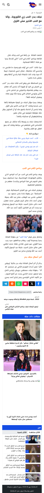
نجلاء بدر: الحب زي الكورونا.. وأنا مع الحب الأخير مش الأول (24, 19)
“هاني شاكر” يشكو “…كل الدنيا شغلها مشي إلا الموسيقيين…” (21, 344)
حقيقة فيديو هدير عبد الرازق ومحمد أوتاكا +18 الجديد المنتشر (14, 466)
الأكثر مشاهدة (34, 432)
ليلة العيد (23, 237)
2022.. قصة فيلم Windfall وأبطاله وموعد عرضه (21, 298)
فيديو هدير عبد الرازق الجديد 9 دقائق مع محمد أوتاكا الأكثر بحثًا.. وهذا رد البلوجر (15, 448)
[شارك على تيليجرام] (5, 283)
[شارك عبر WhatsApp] (18, 283)
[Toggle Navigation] (40, 5)
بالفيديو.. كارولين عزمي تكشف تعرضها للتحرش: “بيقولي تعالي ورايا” (21, 375)
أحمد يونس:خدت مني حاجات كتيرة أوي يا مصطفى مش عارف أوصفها (22, 418)
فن (32, 12)
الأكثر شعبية (22, 432)
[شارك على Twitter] (31, 283)
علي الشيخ (38, 25)
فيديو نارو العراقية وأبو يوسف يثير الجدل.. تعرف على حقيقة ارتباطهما (15, 439)
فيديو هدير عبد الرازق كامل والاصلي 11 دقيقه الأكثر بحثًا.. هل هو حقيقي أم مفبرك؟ (15, 458)
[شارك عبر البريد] (25, 283)
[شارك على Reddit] (12, 283)
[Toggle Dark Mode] (8, 5)
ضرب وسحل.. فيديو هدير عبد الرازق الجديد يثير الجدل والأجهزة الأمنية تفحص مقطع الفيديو (15, 478)
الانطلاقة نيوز (32, 486)
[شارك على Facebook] (38, 283)
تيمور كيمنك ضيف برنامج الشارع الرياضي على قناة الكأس (21, 307)
